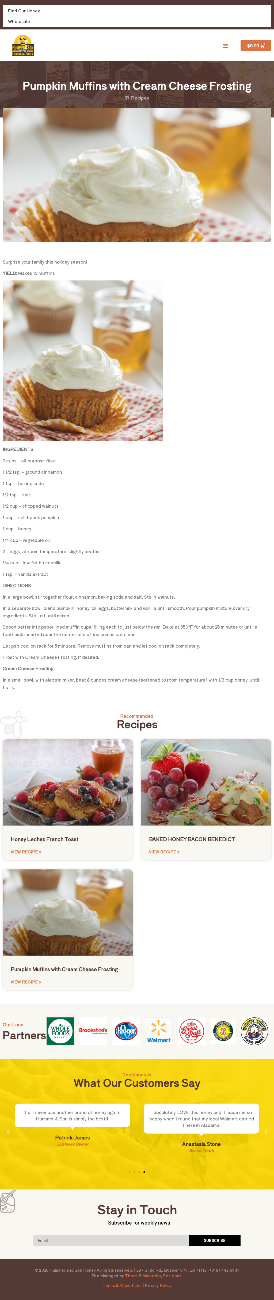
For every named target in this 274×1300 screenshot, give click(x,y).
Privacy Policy (158, 1285)
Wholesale (19, 21)
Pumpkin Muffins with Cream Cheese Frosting (64, 969)
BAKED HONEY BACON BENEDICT (192, 838)
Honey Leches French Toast (44, 838)
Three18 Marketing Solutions (153, 1275)
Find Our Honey (24, 10)
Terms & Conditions (122, 1285)
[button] (225, 45)
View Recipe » (26, 851)
